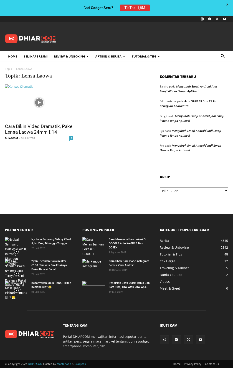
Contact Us (212, 364)
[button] (222, 57)
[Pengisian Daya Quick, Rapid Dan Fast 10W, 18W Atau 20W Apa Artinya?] (93, 289)
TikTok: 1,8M (134, 8)
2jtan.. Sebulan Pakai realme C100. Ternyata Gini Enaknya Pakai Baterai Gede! (49, 265)
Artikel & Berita (108, 56)
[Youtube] (224, 19)
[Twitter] (217, 19)
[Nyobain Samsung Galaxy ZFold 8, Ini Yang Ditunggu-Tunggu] (16, 251)
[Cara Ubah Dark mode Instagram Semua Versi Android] (93, 267)
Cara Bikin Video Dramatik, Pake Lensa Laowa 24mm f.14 (38, 129)
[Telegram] (209, 19)
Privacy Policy (192, 364)
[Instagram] (202, 19)
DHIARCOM (11, 138)
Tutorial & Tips (144, 56)
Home (177, 364)
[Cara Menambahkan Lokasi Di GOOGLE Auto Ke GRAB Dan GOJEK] (93, 246)
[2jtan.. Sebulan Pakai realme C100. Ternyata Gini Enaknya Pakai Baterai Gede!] (16, 273)
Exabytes (80, 364)
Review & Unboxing (69, 56)
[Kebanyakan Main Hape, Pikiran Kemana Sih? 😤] (16, 290)
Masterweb (64, 364)
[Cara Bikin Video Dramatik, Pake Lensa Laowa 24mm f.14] (39, 102)
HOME (12, 56)
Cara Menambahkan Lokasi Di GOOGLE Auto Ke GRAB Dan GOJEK (127, 243)
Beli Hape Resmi (35, 56)
